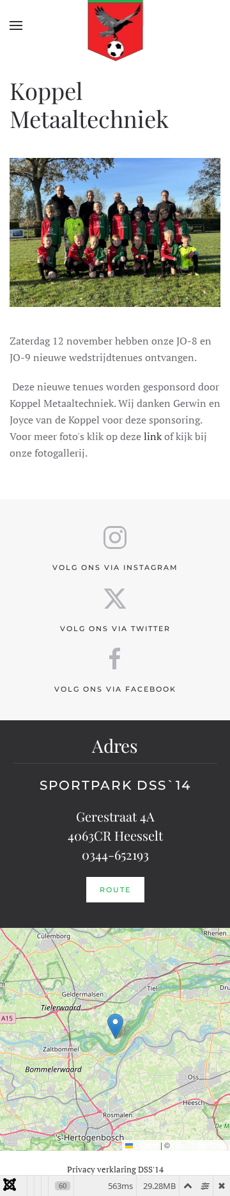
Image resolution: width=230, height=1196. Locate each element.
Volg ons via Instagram (115, 567)
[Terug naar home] (115, 25)
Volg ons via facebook (115, 689)
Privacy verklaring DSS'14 (115, 1169)
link (153, 436)
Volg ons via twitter (115, 628)
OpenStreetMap (199, 1144)
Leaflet (145, 1144)
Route (115, 889)
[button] (16, 25)
